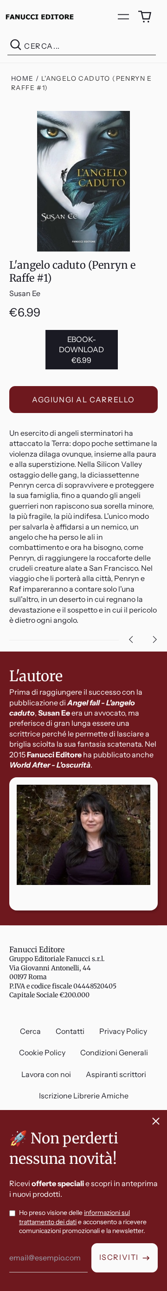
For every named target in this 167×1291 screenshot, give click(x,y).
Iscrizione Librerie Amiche (83, 1095)
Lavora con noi (46, 1074)
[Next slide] (155, 639)
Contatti (70, 1031)
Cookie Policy (42, 1052)
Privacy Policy (123, 1031)
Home (22, 78)
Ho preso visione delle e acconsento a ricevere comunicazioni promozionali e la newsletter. (83, 1221)
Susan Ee (24, 293)
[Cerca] (15, 46)
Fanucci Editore (36, 949)
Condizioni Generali (114, 1052)
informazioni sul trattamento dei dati (74, 1217)
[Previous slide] (131, 639)
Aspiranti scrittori (116, 1074)
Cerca (30, 1031)
